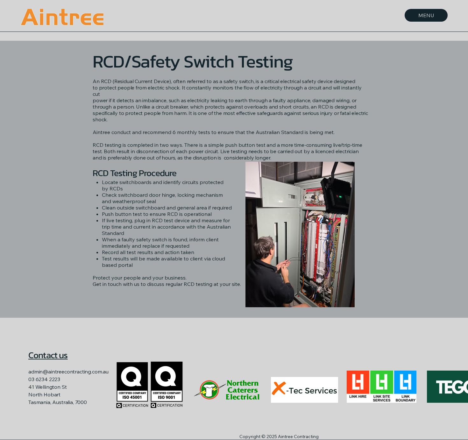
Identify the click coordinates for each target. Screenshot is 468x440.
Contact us (48, 355)
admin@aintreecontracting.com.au (68, 371)
